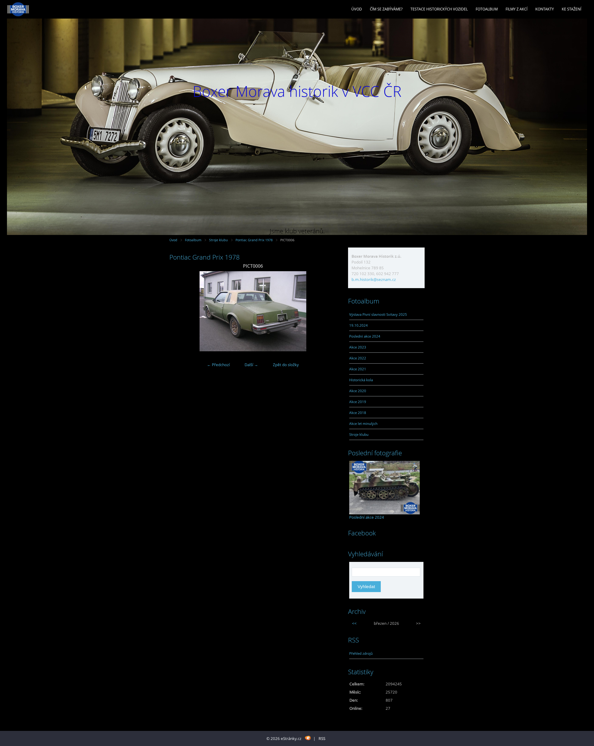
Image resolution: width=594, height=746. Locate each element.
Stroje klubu (218, 240)
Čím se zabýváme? (386, 9)
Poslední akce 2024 (364, 336)
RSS (322, 738)
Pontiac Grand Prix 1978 (254, 240)
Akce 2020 (357, 390)
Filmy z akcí (516, 9)
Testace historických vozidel (439, 9)
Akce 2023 (357, 347)
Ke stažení (571, 9)
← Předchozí (218, 364)
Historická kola (361, 380)
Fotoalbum (487, 9)
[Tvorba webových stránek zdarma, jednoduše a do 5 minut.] (308, 738)
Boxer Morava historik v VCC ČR (297, 91)
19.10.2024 (358, 325)
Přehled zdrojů (361, 653)
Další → (251, 364)
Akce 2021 (357, 369)
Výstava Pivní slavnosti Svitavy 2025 (378, 314)
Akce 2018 (357, 412)
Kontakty (544, 9)
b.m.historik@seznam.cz (374, 279)
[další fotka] (329, 311)
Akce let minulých (363, 423)
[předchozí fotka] (177, 311)
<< (354, 623)
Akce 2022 (357, 358)
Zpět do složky (286, 364)
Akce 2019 (357, 401)
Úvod (356, 9)
